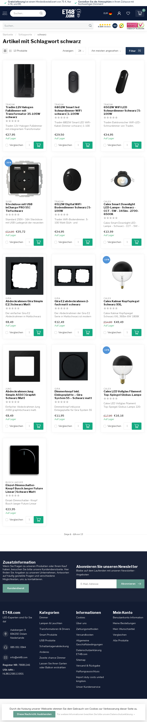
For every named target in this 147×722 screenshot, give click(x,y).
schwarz (41, 34)
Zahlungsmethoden (87, 629)
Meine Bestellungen (124, 623)
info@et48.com (18, 657)
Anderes (44, 652)
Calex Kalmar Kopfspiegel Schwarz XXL (121, 303)
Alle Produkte (121, 640)
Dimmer (43, 617)
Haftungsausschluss (87, 671)
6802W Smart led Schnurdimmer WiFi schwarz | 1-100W (68, 111)
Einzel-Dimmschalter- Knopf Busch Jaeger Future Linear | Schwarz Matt (24, 488)
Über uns (81, 623)
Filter (132, 51)
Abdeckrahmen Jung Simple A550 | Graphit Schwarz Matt (21, 395)
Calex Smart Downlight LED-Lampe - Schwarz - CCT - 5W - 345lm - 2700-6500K (121, 209)
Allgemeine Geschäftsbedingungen (89, 642)
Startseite (8, 34)
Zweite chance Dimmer (52, 657)
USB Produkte (47, 640)
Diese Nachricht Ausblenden (34, 714)
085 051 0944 (18, 647)
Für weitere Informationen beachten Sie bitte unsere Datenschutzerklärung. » (96, 714)
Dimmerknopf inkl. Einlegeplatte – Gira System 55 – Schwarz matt (73, 395)
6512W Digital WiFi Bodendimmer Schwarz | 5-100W (72, 208)
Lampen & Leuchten (50, 623)
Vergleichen (16, 145)
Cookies (80, 617)
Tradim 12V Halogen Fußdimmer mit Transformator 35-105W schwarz (23, 112)
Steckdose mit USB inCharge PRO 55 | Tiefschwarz (19, 208)
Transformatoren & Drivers (54, 629)
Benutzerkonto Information (128, 617)
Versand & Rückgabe (88, 665)
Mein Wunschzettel (124, 629)
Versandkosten (84, 634)
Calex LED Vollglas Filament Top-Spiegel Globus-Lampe (122, 393)
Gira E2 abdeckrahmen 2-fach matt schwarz (71, 303)
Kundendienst (15, 588)
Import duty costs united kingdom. (90, 679)
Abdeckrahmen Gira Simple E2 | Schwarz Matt (24, 303)
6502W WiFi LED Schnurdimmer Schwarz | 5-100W (122, 111)
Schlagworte (25, 34)
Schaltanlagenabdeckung (54, 646)
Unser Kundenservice (88, 687)
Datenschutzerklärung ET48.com (88, 652)
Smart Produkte (48, 634)
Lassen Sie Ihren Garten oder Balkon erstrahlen (53, 665)
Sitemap (81, 660)
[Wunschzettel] (128, 13)
